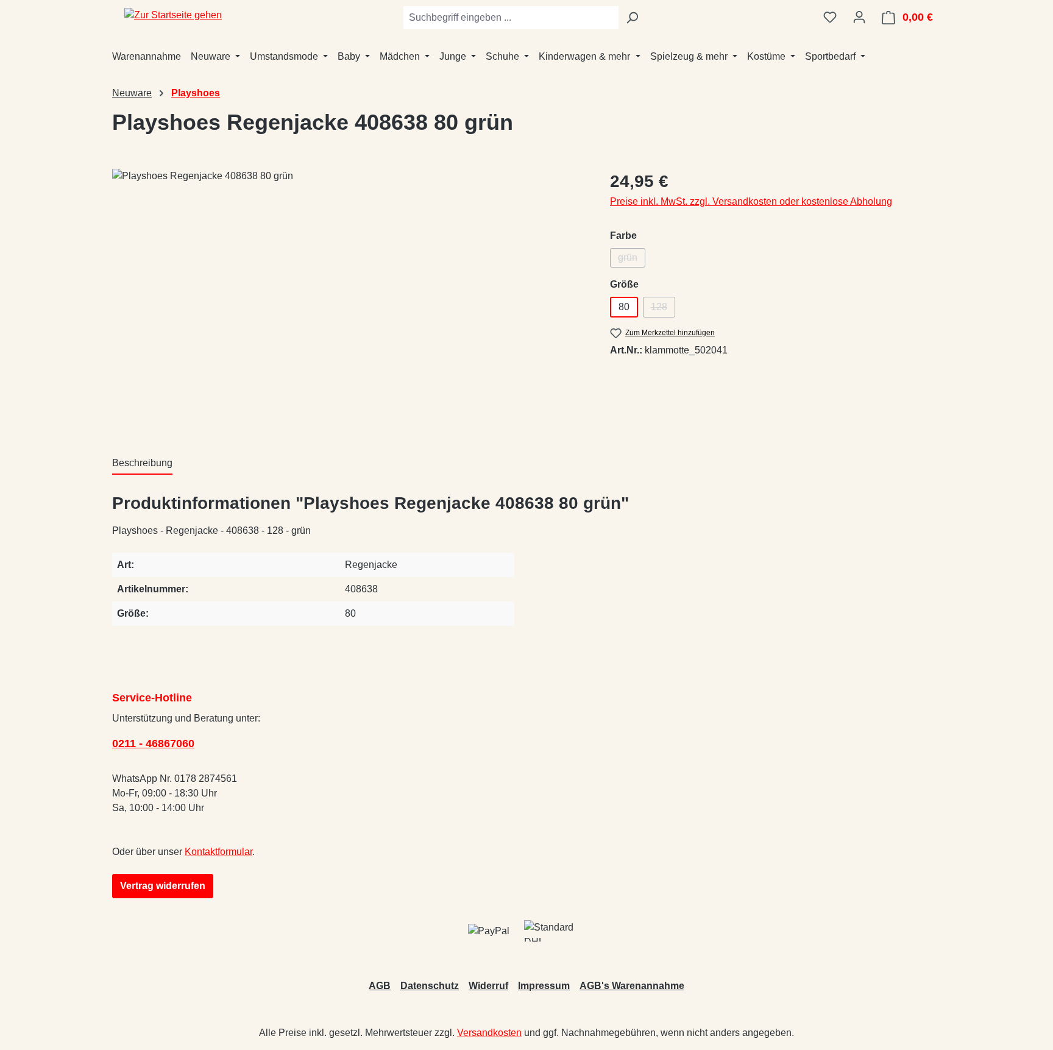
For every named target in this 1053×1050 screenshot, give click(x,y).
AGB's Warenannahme (632, 986)
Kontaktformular (218, 851)
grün (631, 260)
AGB (380, 986)
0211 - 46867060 (153, 743)
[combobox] (511, 17)
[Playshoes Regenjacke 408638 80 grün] (348, 300)
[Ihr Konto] (859, 17)
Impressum (544, 986)
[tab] (142, 464)
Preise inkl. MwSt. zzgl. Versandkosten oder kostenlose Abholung (751, 201)
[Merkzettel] (830, 17)
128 (663, 309)
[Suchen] (632, 17)
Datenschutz (429, 986)
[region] (349, 300)
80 (624, 307)
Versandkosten (489, 1032)
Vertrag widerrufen (162, 886)
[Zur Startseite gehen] (173, 15)
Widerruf (488, 986)
